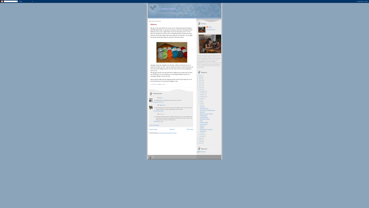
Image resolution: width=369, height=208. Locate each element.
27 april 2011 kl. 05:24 (158, 110)
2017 (200, 79)
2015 (200, 82)
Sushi (201, 120)
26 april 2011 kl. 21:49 (158, 102)
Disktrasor (202, 112)
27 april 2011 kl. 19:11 (158, 121)
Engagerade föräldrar (205, 119)
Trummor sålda (203, 124)
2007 (200, 143)
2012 (200, 87)
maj (201, 103)
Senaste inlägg (153, 129)
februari (202, 134)
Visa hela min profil (210, 29)
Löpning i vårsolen (204, 122)
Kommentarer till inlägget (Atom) (168, 133)
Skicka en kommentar (154, 125)
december (202, 91)
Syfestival (202, 126)
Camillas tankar (167, 8)
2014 (200, 84)
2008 (200, 141)
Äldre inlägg (190, 129)
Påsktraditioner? (203, 115)
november (202, 93)
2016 (200, 80)
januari (202, 136)
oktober (202, 94)
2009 (200, 139)
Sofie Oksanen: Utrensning (206, 129)
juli (201, 99)
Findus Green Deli (204, 108)
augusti (202, 98)
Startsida (172, 129)
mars (201, 132)
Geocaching (203, 131)
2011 (200, 89)
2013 (200, 85)
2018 (200, 77)
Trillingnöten (162, 105)
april (201, 105)
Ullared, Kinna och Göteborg (206, 113)
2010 (200, 138)
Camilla (210, 27)
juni (201, 101)
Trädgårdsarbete (204, 117)
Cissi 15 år (202, 106)
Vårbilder (202, 127)
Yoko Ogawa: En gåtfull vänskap (207, 110)
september (202, 96)
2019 (200, 75)
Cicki (160, 97)
